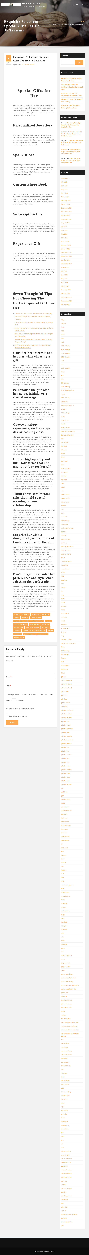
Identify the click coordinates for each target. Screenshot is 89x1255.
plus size (64, 996)
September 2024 (66, 264)
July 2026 (64, 182)
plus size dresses (66, 1004)
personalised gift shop (68, 978)
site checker (65, 1084)
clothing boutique (67, 547)
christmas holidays (67, 528)
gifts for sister (65, 777)
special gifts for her (30, 634)
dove (62, 599)
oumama (17, 64)
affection (17, 614)
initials (41, 621)
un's (62, 1147)
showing (50, 630)
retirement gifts (66, 1008)
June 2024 (64, 275)
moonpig (64, 903)
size (62, 1088)
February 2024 (66, 290)
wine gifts (64, 1207)
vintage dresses (66, 1177)
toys (62, 1140)
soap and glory (66, 1092)
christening (65, 521)
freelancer (64, 669)
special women (42, 634)
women (32, 64)
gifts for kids (65, 758)
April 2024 (64, 282)
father (63, 647)
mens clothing (65, 896)
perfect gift (45, 624)
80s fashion (65, 383)
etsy (62, 636)
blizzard (63, 450)
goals (63, 803)
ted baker (64, 1114)
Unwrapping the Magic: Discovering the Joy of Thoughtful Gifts (70, 152)
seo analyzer (65, 1043)
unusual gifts (65, 1155)
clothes (63, 535)
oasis (63, 948)
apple (63, 416)
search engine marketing (69, 1026)
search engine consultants (69, 1022)
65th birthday (65, 357)
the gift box (65, 1129)
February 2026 (66, 201)
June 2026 (64, 186)
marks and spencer (67, 885)
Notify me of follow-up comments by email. (20, 709)
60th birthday (65, 353)
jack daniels (65, 840)
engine (63, 632)
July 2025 (64, 227)
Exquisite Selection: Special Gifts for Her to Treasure (68, 24)
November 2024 (66, 256)
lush (62, 874)
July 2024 (64, 271)
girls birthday (65, 799)
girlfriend (64, 792)
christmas (64, 524)
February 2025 (66, 245)
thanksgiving (65, 1125)
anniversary (25, 614)
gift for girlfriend (66, 684)
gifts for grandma (67, 740)
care (62, 491)
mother (63, 907)
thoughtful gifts (19, 637)
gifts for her (65, 747)
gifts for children (66, 718)
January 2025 (65, 249)
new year (64, 926)
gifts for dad (65, 721)
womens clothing (66, 1222)
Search (65, 55)
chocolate (64, 517)
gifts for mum (65, 773)
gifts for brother (66, 714)
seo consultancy (66, 1051)
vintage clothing (66, 1174)
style (62, 1107)
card (62, 483)
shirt (62, 1069)
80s (62, 379)
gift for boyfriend (66, 680)
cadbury (64, 480)
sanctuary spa (65, 1019)
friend (63, 673)
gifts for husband (66, 755)
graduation (64, 807)
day (62, 584)
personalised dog (67, 974)
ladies (63, 859)
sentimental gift (40, 630)
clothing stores (66, 554)
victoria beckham (66, 1170)
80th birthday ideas (67, 390)
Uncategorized (66, 1151)
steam (63, 1103)
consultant (64, 565)
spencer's (64, 1099)
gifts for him (65, 751)
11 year (63, 320)
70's (62, 361)
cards (63, 487)
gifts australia (65, 703)
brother (63, 476)
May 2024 (64, 279)
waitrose (64, 1181)
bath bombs (45, 614)
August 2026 (65, 178)
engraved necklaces (20, 621)
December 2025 (66, 208)
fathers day (65, 654)
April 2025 (64, 238)
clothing (63, 543)
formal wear (65, 665)
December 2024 (66, 253)
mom (63, 900)
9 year (63, 394)
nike (62, 937)
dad (62, 576)
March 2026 (65, 197)
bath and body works (68, 431)
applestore (64, 420)
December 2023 (66, 297)
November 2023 (66, 301)
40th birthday (65, 346)
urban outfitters (66, 1159)
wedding (64, 1192)
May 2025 (64, 234)
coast (63, 558)
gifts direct (64, 706)
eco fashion (65, 613)
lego (62, 866)
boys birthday (65, 468)
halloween (64, 818)
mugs (63, 915)
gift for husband (66, 688)
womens (64, 1218)
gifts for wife (65, 781)
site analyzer (65, 1081)
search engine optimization (70, 1030)
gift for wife (64, 692)
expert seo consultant (68, 643)
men (62, 889)
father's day (65, 651)
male (62, 881)
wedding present (66, 1196)
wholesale (64, 1200)
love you (48, 621)
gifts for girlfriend (67, 729)
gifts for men (65, 762)
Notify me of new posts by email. (16, 716)
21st (62, 338)
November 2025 (66, 212)
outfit (63, 959)
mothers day (65, 911)
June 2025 (64, 230)
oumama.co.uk (31, 3)
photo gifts (64, 993)
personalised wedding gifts (70, 985)
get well (63, 677)
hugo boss (64, 829)
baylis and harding (67, 435)
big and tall (64, 442)
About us (76, 5)
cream (63, 573)
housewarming (66, 825)
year (62, 1226)
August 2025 (65, 223)
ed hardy (64, 617)
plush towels (45, 627)
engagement (65, 628)
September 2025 (66, 219)
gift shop (64, 699)
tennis (63, 1118)
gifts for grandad (66, 736)
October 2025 (65, 215)
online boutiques (66, 955)
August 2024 (65, 267)
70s (62, 364)
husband (64, 833)
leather (63, 863)
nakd (62, 918)
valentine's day (66, 1162)
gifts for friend (65, 725)
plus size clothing (66, 1000)
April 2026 (64, 193)
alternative (64, 402)
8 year (63, 372)
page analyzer (65, 967)
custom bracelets (36, 618)
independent (65, 837)
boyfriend (64, 461)
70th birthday (65, 368)
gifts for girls (65, 732)
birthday (16, 618)
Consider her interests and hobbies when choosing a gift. (33, 313)
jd (61, 844)
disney (63, 587)
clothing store (65, 550)
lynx (62, 877)
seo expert (64, 1058)
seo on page (65, 1062)
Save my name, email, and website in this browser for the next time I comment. (31, 694)
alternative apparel (67, 405)
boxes (63, 457)
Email (8, 686)
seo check (64, 1047)
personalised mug (67, 981)
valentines (64, 1166)
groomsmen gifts (66, 810)
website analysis (66, 1188)
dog (62, 595)
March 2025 (65, 241)
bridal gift (64, 472)
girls (62, 796)
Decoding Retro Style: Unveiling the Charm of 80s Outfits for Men (71, 125)
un (62, 1144)
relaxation (17, 630)
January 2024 (65, 293)
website (63, 1185)
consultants (65, 569)
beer (62, 439)
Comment (9, 661)
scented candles (28, 630)
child (62, 513)
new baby (64, 922)
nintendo (64, 944)
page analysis (65, 963)
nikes (63, 941)
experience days (66, 639)
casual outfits (65, 498)
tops (62, 1136)
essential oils (32, 621)
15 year (63, 323)
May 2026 (64, 189)
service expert (65, 1066)
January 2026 (65, 204)
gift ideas (26, 64)
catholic (63, 506)
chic (62, 509)
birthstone (25, 618)
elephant (64, 625)
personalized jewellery (32, 627)
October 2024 (65, 260)
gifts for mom (65, 766)
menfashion (65, 892)
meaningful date (35, 624)
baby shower (65, 428)
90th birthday (65, 398)
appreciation (35, 614)
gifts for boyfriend (67, 710)
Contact (85, 5)
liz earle (63, 870)
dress (63, 602)
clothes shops (65, 539)
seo (62, 1040)
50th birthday (65, 349)
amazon (63, 409)
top (62, 1133)
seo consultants (66, 1055)
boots (63, 454)
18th (62, 331)
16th (62, 327)
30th (62, 342)
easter (63, 610)
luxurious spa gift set (20, 624)
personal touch (18, 627)
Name (8, 677)
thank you (64, 1121)
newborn (64, 929)
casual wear (65, 502)
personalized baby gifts (68, 989)
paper (63, 970)
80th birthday (65, 387)
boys (62, 465)
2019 (62, 335)
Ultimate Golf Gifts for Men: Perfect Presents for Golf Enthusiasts (71, 134)
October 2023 (65, 305)
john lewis (64, 848)
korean (63, 855)
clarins (63, 532)
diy (62, 591)
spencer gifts (65, 1095)
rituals (63, 1011)
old (62, 952)
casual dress (65, 494)
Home (83, 21)
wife (62, 1203)
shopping (64, 1073)
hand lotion (65, 822)
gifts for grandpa (66, 744)
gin (62, 788)
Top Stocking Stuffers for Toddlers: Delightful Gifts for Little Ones (72, 87)
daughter (64, 580)
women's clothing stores (69, 1214)
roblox (63, 1015)
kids (62, 851)
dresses (63, 606)
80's (62, 376)
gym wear (64, 814)
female (63, 658)
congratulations (66, 561)
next (62, 933)
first (62, 662)
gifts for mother (66, 770)
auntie (63, 424)
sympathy (64, 1110)
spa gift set (17, 634)
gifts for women (66, 784)
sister (63, 1077)
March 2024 (65, 286)
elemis (63, 621)
